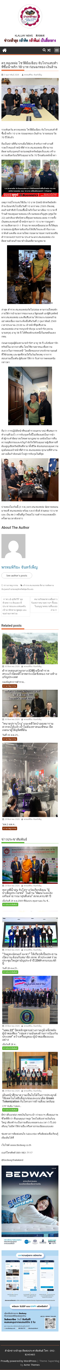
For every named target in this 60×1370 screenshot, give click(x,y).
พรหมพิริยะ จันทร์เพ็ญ (33, 74)
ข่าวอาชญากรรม (11, 585)
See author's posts (16, 575)
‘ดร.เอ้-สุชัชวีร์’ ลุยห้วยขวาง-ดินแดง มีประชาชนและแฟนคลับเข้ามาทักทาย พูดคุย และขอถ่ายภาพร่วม (15, 606)
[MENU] (56, 50)
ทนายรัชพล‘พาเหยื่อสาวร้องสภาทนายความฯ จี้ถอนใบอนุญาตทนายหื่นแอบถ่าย (44, 604)
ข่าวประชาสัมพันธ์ (10, 904)
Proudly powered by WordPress (18, 1360)
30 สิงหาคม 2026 (12, 666)
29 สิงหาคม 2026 (12, 819)
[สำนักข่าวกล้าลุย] (4, 50)
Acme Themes (32, 1364)
